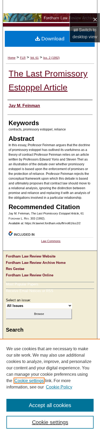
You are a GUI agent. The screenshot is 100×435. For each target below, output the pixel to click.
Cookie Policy (59, 387)
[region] (50, 387)
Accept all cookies (50, 405)
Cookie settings (29, 380)
